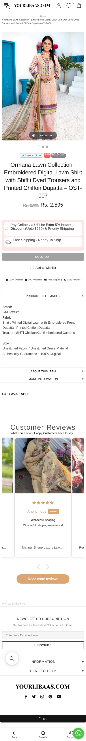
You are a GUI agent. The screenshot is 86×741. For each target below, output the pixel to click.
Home (43, 16)
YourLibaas (32, 5)
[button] (40, 567)
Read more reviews (43, 579)
